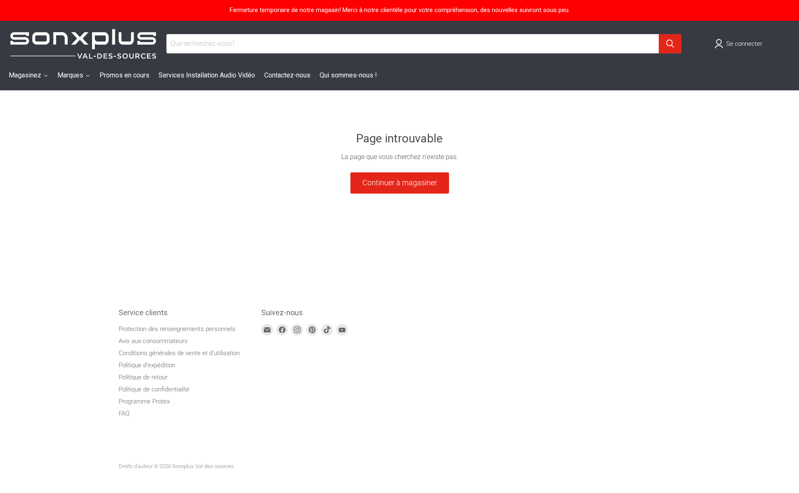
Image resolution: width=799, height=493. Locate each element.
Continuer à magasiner (399, 182)
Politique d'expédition (147, 365)
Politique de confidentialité (154, 389)
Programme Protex (144, 401)
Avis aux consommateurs (153, 341)
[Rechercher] (670, 43)
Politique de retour (143, 377)
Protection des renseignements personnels (177, 329)
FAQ (124, 413)
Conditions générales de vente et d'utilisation (179, 353)
